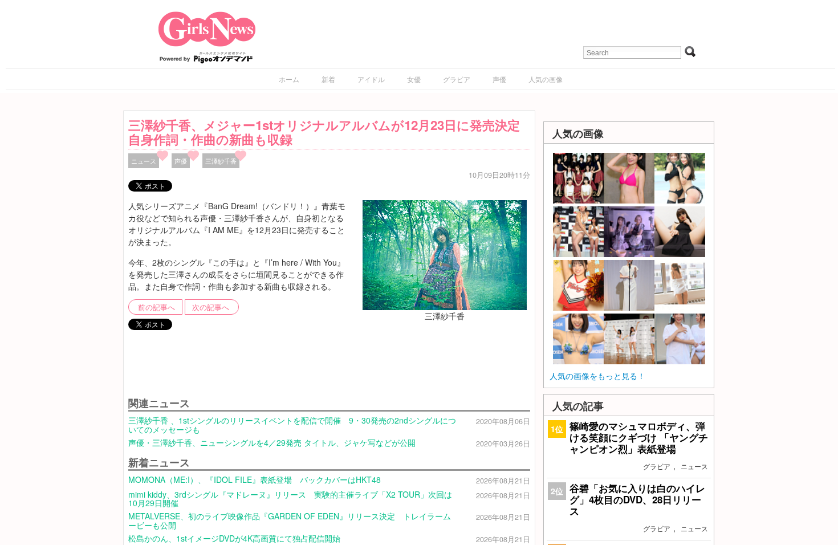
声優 (499, 79)
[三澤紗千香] (445, 253)
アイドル (371, 79)
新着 (328, 79)
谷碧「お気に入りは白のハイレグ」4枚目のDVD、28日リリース (637, 499)
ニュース (143, 160)
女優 (414, 79)
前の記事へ (156, 307)
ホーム (289, 79)
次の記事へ (210, 307)
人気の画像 (545, 79)
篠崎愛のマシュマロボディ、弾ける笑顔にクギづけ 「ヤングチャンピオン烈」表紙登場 (638, 437)
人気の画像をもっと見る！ (597, 375)
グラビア (456, 79)
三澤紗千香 (221, 160)
